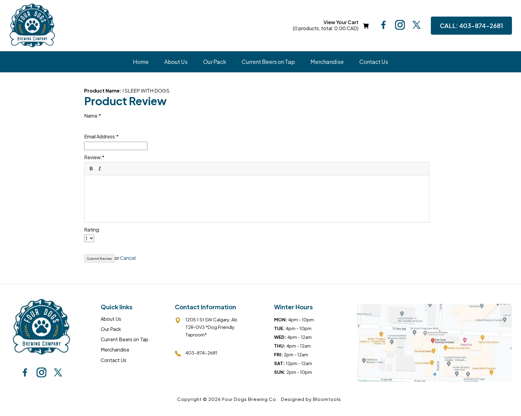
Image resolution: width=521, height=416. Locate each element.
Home (141, 61)
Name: (91, 115)
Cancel (128, 258)
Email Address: (100, 136)
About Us (176, 61)
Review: (93, 157)
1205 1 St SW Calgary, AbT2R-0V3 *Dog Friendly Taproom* (211, 327)
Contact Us (373, 61)
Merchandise (327, 61)
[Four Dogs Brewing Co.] (32, 26)
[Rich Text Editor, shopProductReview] (256, 197)
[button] (91, 168)
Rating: (92, 229)
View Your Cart (325, 25)
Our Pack (214, 61)
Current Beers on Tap (268, 61)
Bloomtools (327, 399)
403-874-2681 (471, 25)
